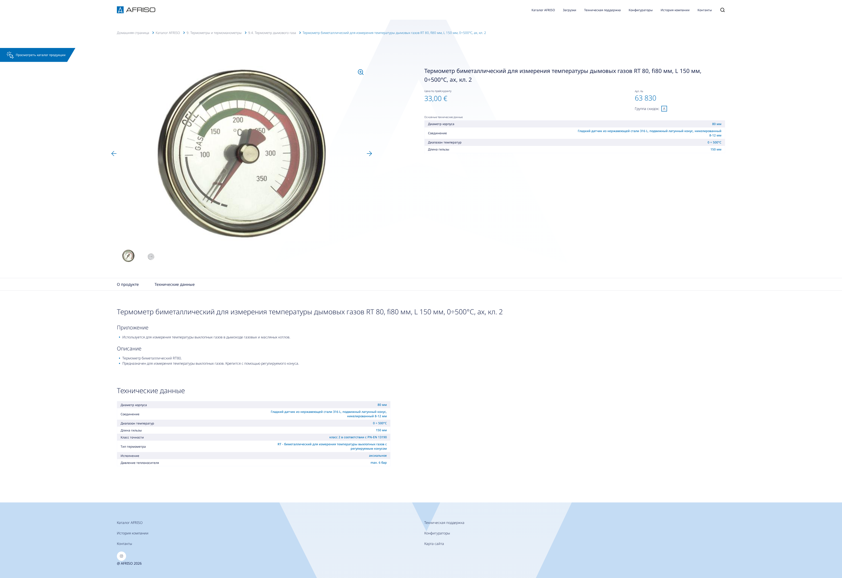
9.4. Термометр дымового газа (272, 32)
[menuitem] (128, 255)
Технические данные (175, 284)
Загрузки (569, 10)
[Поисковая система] (720, 9)
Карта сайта (434, 543)
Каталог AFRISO (543, 10)
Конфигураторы (641, 10)
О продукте (128, 284)
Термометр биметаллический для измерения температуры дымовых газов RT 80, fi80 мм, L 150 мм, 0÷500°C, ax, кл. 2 (394, 32)
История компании (675, 10)
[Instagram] (121, 556)
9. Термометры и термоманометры (214, 32)
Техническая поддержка (602, 10)
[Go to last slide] (113, 153)
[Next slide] (369, 153)
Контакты (705, 10)
